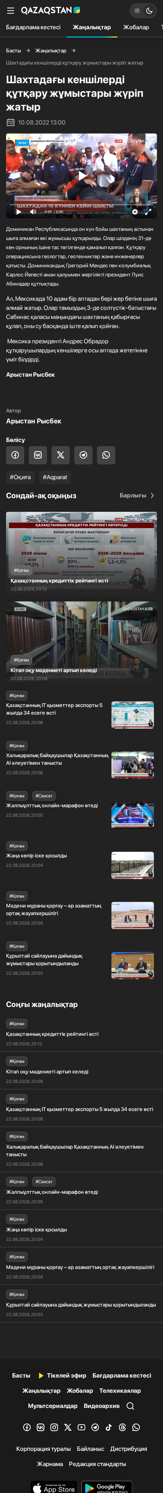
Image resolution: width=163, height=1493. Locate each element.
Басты (13, 50)
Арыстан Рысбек (33, 421)
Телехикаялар (120, 1390)
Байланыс (90, 1448)
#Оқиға (20, 477)
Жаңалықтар (92, 27)
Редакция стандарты (97, 1464)
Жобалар (136, 27)
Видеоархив (102, 1405)
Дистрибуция (128, 1448)
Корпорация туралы (43, 1448)
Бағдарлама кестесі (33, 27)
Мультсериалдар (53, 1405)
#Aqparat (55, 477)
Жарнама (50, 1464)
